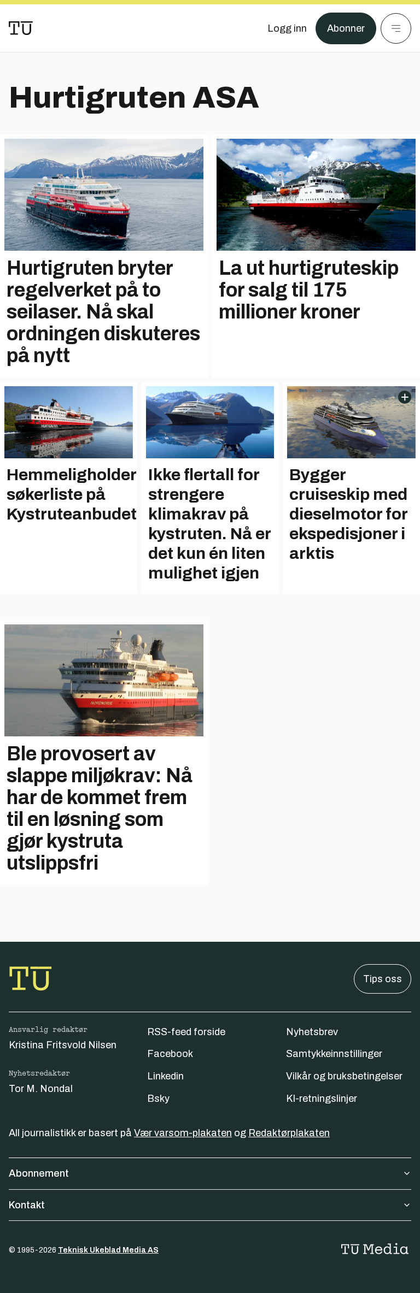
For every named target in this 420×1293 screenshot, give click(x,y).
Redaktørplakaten (289, 1132)
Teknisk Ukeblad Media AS (108, 1250)
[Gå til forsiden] (21, 28)
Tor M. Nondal (41, 1088)
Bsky (158, 1098)
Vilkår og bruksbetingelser (344, 1076)
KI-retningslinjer (321, 1098)
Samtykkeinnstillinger (334, 1053)
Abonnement (39, 1173)
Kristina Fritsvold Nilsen (62, 1045)
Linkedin (165, 1076)
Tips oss (382, 978)
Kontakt (27, 1205)
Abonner (346, 28)
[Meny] (396, 28)
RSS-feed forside (186, 1031)
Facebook (170, 1053)
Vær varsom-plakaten (183, 1132)
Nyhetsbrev (312, 1031)
